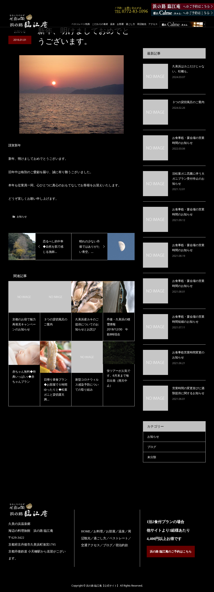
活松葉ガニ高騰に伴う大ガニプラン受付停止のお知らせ (188, 178)
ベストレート (118, 538)
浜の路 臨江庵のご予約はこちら (171, 551)
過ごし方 (130, 24)
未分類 (151, 457)
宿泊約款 (122, 545)
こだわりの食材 (100, 24)
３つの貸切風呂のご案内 (188, 102)
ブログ (151, 447)
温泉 (112, 24)
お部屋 (120, 24)
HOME (85, 531)
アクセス (153, 24)
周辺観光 (141, 24)
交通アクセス (90, 545)
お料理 (98, 531)
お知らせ (22, 216)
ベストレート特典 (80, 24)
